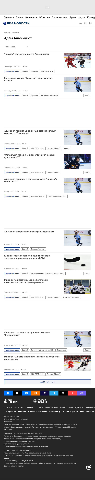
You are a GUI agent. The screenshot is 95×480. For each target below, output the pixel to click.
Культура (79, 407)
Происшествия (51, 407)
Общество (18, 407)
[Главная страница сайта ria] (16, 23)
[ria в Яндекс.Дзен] (17, 393)
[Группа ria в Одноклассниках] (35, 393)
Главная (7, 32)
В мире (40, 407)
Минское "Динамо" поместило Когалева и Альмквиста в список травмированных (26, 281)
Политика (8, 407)
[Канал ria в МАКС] (8, 393)
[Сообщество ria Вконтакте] (26, 393)
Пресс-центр (54, 411)
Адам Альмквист (18, 38)
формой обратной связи (14, 466)
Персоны (15, 32)
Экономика (30, 407)
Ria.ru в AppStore (70, 411)
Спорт (62, 407)
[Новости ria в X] (63, 393)
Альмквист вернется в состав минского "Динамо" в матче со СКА (30, 180)
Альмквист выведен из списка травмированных (29, 231)
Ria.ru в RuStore (87, 411)
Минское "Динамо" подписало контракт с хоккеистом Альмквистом (31, 357)
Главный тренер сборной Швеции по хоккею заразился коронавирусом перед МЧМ (27, 256)
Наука (70, 407)
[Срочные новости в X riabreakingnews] (72, 393)
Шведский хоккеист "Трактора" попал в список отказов (28, 79)
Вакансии (8, 422)
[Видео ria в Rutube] (44, 393)
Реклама (22, 411)
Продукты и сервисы (37, 411)
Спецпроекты (10, 411)
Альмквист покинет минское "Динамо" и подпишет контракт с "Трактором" (30, 132)
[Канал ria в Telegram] (53, 393)
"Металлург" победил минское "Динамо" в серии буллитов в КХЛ (29, 156)
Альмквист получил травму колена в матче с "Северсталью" (27, 333)
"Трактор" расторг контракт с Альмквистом (26, 54)
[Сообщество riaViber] (81, 393)
